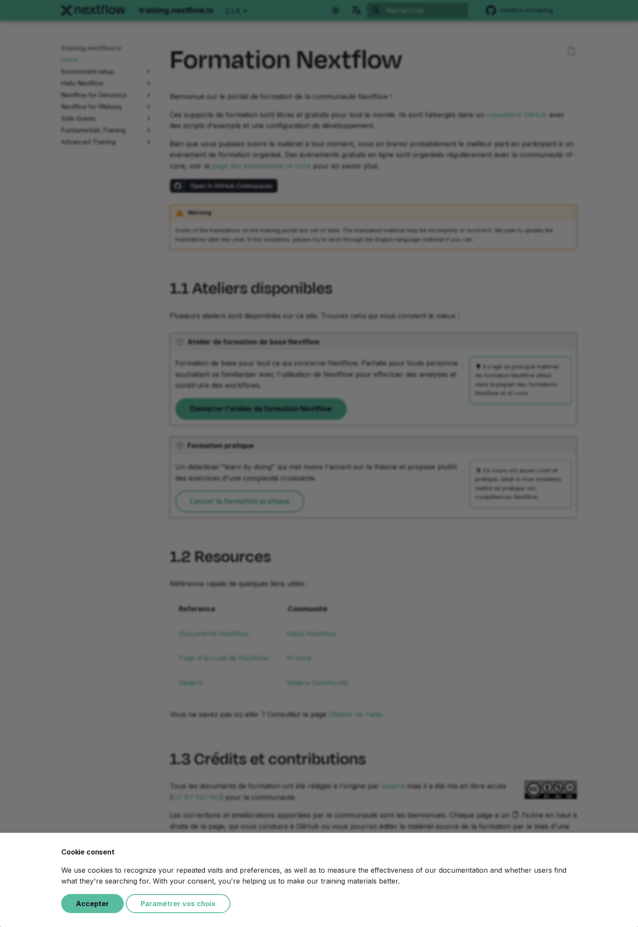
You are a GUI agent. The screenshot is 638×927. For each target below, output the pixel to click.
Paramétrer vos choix (178, 903)
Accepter (92, 903)
